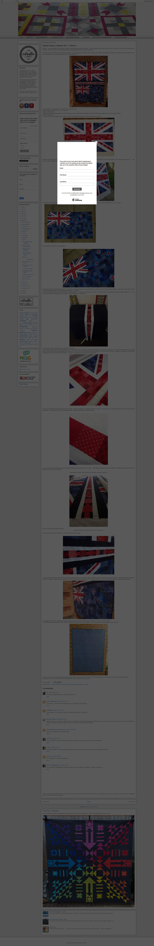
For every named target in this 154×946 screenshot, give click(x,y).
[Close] (96, 142)
